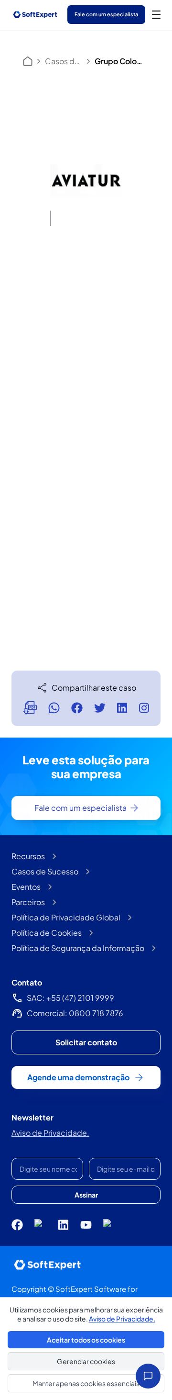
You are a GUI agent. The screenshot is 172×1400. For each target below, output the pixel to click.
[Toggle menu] (156, 14)
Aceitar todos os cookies (86, 1339)
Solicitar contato (86, 1042)
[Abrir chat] (148, 1376)
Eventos (26, 887)
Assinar (86, 1194)
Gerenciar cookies (86, 1361)
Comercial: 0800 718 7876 (75, 1013)
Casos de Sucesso (63, 61)
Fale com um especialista (106, 14)
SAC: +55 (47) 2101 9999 (70, 998)
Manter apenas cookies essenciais (86, 1383)
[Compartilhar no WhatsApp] (54, 708)
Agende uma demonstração (78, 1077)
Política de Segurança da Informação (77, 948)
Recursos (28, 856)
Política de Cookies (46, 933)
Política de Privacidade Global (65, 917)
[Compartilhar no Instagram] (144, 708)
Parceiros (28, 902)
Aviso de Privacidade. (50, 1133)
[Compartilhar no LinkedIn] (122, 708)
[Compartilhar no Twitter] (100, 708)
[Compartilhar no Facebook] (77, 708)
